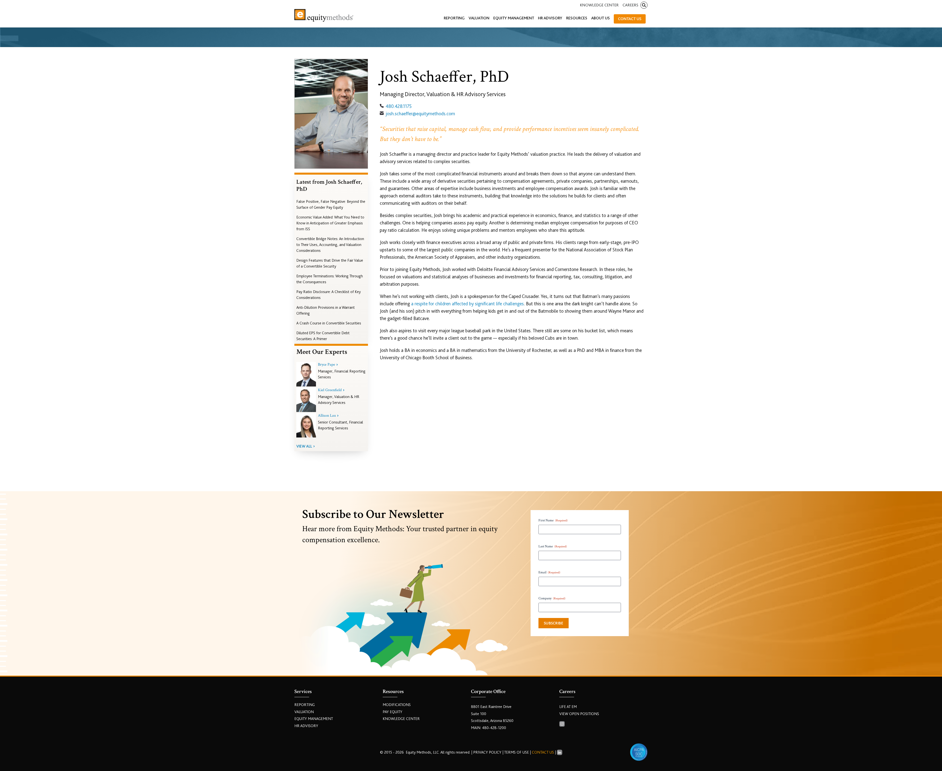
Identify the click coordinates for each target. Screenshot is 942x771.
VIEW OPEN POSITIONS (579, 714)
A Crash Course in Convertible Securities (328, 323)
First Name (553, 520)
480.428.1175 (399, 106)
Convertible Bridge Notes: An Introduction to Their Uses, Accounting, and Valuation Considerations (330, 245)
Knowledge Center (599, 5)
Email (549, 572)
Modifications (397, 705)
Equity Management (313, 719)
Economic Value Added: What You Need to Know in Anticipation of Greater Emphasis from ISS (330, 223)
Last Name (552, 546)
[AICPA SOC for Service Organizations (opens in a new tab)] (639, 752)
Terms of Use (516, 752)
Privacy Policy (487, 752)
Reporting (304, 705)
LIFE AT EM (568, 707)
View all (304, 446)
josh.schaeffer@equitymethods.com (420, 113)
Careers (630, 5)
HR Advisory (306, 726)
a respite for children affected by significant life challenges (467, 304)
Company (551, 598)
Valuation (304, 712)
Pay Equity (392, 712)
